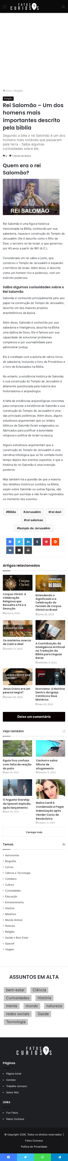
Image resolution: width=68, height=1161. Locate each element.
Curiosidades (13, 890)
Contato (11, 1079)
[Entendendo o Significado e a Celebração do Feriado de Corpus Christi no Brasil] (50, 583)
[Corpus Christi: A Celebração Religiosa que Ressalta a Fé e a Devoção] (17, 583)
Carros (9, 867)
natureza (54, 1006)
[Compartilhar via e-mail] (19, 550)
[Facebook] (10, 542)
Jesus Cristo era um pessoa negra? (16, 690)
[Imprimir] (28, 550)
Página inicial (13, 1073)
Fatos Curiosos (34, 1140)
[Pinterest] (46, 542)
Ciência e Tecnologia (17, 872)
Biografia (10, 861)
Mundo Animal (13, 919)
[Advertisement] (34, 51)
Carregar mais (34, 832)
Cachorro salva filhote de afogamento (46, 764)
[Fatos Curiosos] (24, 6)
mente (11, 1006)
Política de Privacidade (34, 1146)
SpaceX (10, 943)
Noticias (10, 925)
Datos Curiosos (15, 1118)
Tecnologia (16, 1022)
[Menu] (5, 8)
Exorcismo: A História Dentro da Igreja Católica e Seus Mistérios (50, 694)
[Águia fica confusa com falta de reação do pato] (17, 748)
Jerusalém (33, 512)
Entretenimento (14, 902)
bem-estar (15, 990)
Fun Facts (12, 1112)
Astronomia (12, 855)
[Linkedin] (28, 542)
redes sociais (17, 1014)
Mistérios (10, 914)
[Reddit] (55, 542)
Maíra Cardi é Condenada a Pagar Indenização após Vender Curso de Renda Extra (50, 811)
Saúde (43, 1014)
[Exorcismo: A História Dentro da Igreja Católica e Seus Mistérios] (50, 676)
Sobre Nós (12, 1092)
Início (8, 90)
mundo (32, 1006)
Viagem (9, 949)
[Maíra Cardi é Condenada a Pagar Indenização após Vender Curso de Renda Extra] (50, 789)
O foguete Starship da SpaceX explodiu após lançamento (17, 804)
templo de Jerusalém (34, 528)
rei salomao (34, 520)
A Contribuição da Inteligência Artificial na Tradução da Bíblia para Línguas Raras (50, 651)
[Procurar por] (63, 8)
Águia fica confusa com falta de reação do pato (17, 764)
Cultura (9, 884)
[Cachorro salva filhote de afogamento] (50, 748)
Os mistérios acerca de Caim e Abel (17, 642)
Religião (18, 90)
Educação (11, 896)
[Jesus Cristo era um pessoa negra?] (17, 676)
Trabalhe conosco (16, 1086)
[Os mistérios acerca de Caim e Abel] (17, 628)
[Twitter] (19, 542)
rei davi (55, 512)
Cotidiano (11, 878)
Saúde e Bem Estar (16, 937)
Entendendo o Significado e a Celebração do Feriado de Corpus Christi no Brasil (48, 602)
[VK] (10, 550)
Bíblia (12, 512)
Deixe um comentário (34, 717)
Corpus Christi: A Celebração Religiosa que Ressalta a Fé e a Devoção (14, 601)
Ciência (39, 990)
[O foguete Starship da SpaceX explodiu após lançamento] (17, 787)
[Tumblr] (37, 542)
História (9, 908)
